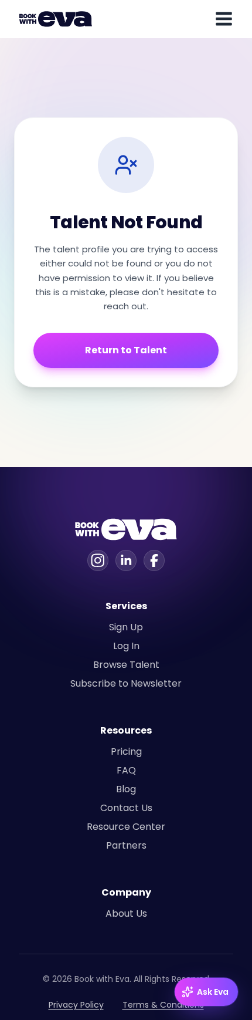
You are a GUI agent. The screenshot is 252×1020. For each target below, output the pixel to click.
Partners (126, 845)
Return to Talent (126, 350)
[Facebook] (154, 560)
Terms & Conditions (163, 1005)
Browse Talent (126, 664)
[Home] (57, 19)
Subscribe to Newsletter (126, 683)
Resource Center (126, 826)
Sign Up (126, 627)
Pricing (126, 751)
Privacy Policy (76, 1005)
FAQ (126, 770)
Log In (126, 646)
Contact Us (126, 808)
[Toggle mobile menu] (224, 19)
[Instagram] (97, 560)
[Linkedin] (126, 560)
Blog (126, 789)
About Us (126, 913)
